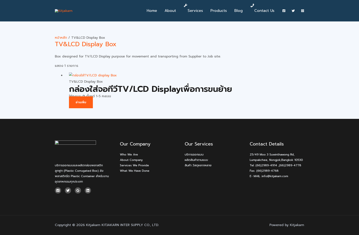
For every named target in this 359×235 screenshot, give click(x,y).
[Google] (78, 190)
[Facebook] (283, 10)
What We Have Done (134, 171)
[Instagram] (302, 10)
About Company (131, 160)
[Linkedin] (88, 190)
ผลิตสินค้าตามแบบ (196, 160)
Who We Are (129, 154)
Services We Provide (134, 165)
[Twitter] (293, 10)
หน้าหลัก (61, 37)
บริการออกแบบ (194, 154)
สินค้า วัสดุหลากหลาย (198, 165)
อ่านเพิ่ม (81, 102)
